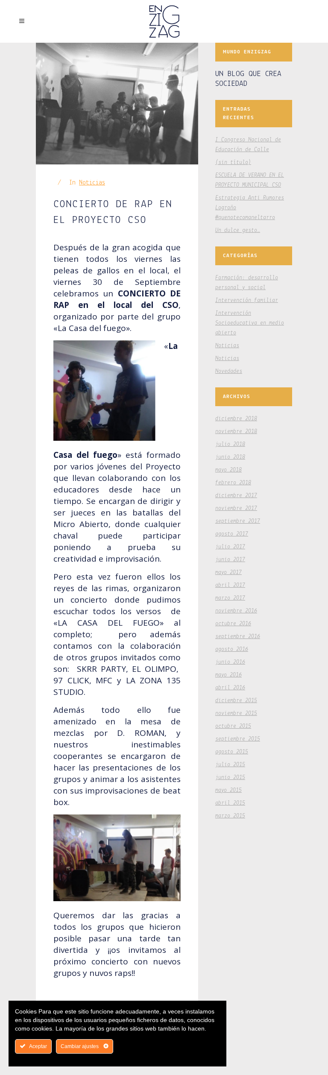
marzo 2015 (230, 816)
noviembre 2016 (236, 611)
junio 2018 (230, 457)
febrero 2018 (233, 483)
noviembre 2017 (236, 508)
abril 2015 (230, 803)
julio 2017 (230, 547)
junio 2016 (230, 662)
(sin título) (233, 162)
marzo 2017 (230, 598)
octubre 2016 (233, 624)
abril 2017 (230, 585)
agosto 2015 (231, 752)
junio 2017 (230, 560)
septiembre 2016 (237, 636)
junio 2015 (230, 777)
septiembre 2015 (237, 739)
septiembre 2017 (237, 521)
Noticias (92, 182)
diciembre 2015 (236, 700)
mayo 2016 (228, 675)
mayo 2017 (228, 572)
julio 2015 (230, 765)
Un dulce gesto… (237, 230)
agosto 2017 (231, 534)
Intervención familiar (246, 300)
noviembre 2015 (236, 713)
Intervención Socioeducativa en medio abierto (249, 323)
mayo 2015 (228, 790)
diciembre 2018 (236, 419)
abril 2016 (230, 688)
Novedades (228, 371)
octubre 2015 (233, 726)
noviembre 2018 (236, 431)
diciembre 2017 (236, 495)
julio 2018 (230, 444)
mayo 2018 (228, 470)
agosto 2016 (231, 649)
